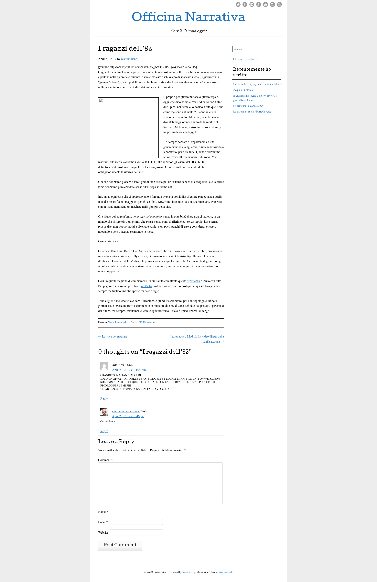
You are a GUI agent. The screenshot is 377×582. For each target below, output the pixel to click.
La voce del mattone (112, 336)
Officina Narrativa (188, 18)
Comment (105, 460)
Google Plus (258, 4)
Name (103, 511)
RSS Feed (279, 4)
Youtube (265, 4)
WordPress (187, 572)
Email (103, 522)
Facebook (244, 4)
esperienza (193, 281)
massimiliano (129, 59)
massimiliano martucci (126, 411)
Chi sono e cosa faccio (245, 59)
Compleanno (149, 321)
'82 (140, 321)
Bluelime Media (226, 572)
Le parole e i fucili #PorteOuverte (252, 111)
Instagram (272, 4)
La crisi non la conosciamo (248, 106)
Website (103, 532)
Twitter (238, 4)
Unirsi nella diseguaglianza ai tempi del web (257, 84)
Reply (104, 398)
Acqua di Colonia (243, 90)
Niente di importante (117, 321)
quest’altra (146, 286)
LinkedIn (251, 4)
